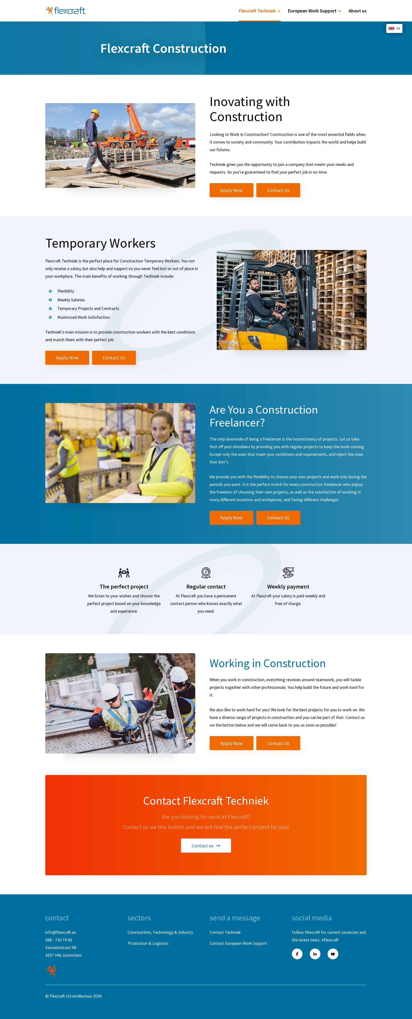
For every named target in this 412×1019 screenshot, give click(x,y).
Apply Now (231, 190)
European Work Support (312, 11)
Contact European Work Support (238, 943)
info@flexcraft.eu (60, 932)
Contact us (202, 846)
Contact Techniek (225, 932)
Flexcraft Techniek (257, 11)
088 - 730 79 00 (58, 940)
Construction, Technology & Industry (160, 932)
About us (358, 11)
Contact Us (278, 190)
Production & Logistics (148, 943)
